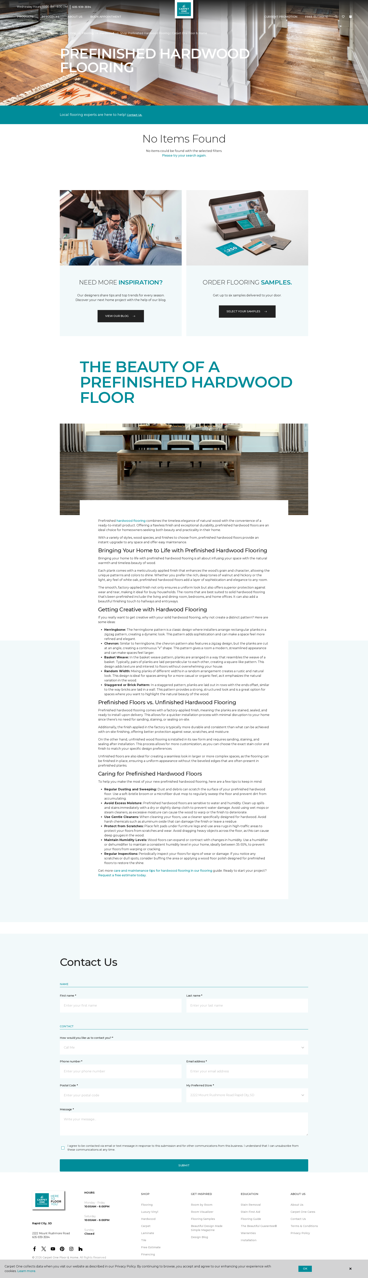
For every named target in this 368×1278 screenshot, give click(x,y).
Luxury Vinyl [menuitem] (149, 1212)
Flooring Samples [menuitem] (203, 1219)
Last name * (194, 995)
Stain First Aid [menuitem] (250, 1212)
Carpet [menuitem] (145, 1226)
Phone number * (71, 1061)
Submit (184, 1165)
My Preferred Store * (200, 1085)
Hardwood (107, 33)
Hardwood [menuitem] (148, 1219)
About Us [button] (74, 16)
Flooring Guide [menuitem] (251, 1219)
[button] (336, 17)
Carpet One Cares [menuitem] (303, 1212)
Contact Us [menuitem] (298, 1219)
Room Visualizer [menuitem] (202, 1212)
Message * (67, 1109)
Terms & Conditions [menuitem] (304, 1226)
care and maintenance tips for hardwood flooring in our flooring (163, 870)
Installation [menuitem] (248, 1240)
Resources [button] (50, 16)
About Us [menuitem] (297, 1204)
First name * (68, 995)
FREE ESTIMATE (316, 16)
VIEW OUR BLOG (117, 316)
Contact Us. (134, 115)
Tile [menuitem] (143, 1240)
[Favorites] (343, 17)
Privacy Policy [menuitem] (300, 1233)
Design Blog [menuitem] (199, 1237)
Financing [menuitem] (148, 1254)
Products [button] (25, 16)
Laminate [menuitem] (147, 1233)
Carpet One (68, 33)
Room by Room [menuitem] (201, 1204)
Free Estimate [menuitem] (151, 1247)
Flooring (88, 33)
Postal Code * (69, 1085)
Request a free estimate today (122, 875)
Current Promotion (280, 16)
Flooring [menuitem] (147, 1204)
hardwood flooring (131, 521)
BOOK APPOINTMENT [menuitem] (105, 16)
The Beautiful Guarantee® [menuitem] (259, 1226)
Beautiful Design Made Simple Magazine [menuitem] (207, 1228)
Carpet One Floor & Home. (61, 1257)
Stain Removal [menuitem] (251, 1204)
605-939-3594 (81, 7)
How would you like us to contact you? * (86, 1037)
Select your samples (243, 311)
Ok (305, 1268)
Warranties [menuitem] (248, 1233)
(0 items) (350, 16)
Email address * (196, 1061)
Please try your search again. (184, 155)
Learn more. (26, 1271)
